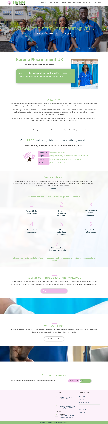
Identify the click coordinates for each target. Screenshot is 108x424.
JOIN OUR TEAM (83, 406)
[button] (53, 188)
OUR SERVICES (83, 400)
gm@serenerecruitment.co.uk (87, 284)
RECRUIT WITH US (84, 403)
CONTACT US (82, 409)
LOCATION (82, 412)
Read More (53, 188)
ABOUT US (82, 396)
